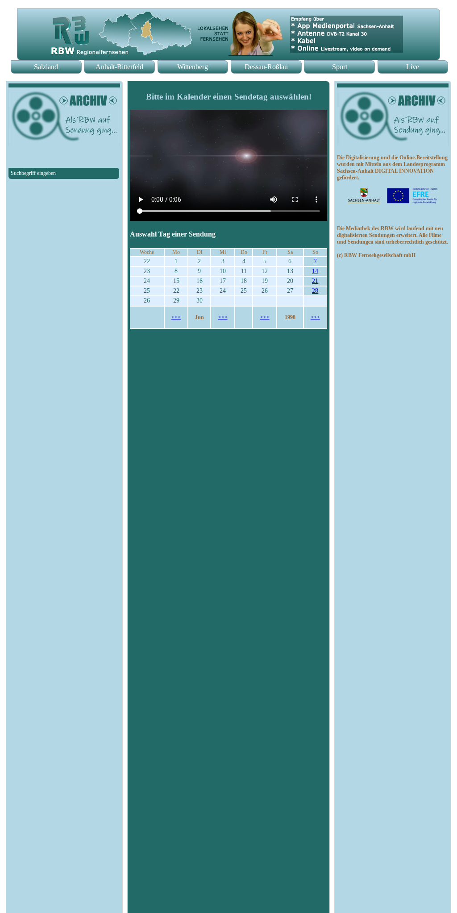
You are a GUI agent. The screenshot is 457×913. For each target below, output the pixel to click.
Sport (339, 67)
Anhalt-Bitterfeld (119, 67)
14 (315, 271)
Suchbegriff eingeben (33, 173)
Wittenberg (192, 67)
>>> (223, 317)
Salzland (46, 67)
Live (412, 67)
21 (315, 281)
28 (315, 290)
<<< (176, 317)
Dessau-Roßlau (266, 67)
